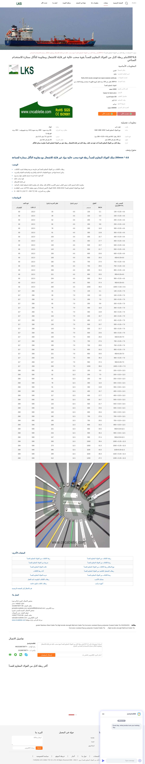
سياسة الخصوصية (43, 756)
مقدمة (92, 737)
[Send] (103, 760)
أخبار (73, 756)
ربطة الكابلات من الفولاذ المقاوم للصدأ (99, 558)
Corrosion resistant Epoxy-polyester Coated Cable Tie (87, 628)
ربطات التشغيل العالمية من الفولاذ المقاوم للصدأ (99, 571)
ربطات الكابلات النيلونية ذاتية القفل (38, 579)
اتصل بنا (55, 3)
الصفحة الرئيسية (118, 3)
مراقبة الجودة (67, 3)
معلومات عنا (94, 3)
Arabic (134, 3)
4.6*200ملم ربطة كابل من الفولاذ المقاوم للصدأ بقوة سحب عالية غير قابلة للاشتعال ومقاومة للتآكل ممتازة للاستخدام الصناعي (66, 53)
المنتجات (96, 756)
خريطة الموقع (60, 756)
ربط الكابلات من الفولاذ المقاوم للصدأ (38, 558)
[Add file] (139, 760)
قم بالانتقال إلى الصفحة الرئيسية (22, 588)
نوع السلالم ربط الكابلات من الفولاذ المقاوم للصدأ (99, 567)
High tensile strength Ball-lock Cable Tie (121, 628)
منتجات (106, 3)
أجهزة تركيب (99, 583)
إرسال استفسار (46, 655)
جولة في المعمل (81, 3)
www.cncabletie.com (18, 620)
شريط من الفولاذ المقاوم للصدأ (38, 562)
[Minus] (103, 714)
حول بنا (84, 756)
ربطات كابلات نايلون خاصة (38, 583)
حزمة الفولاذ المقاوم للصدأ (38, 575)
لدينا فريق (91, 746)
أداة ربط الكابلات (38, 571)
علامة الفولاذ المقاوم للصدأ (38, 567)
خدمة (92, 741)
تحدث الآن (44, 3)
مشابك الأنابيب (99, 579)
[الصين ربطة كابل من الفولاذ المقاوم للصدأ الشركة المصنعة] (19, 4)
